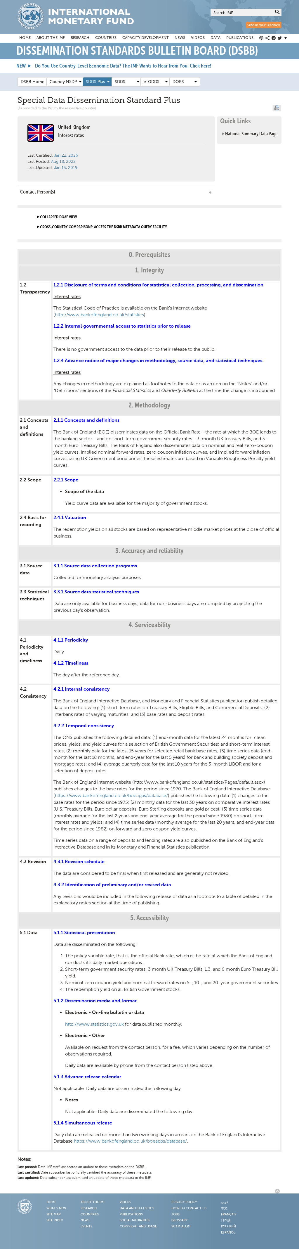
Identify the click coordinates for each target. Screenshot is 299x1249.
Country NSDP (64, 81)
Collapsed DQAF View (58, 217)
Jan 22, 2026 (66, 155)
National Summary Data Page (251, 134)
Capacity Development (145, 38)
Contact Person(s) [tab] (37, 192)
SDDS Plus (96, 81)
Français (228, 1214)
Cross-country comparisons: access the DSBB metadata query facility (103, 227)
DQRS (183, 81)
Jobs (175, 1214)
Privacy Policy (184, 1202)
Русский (228, 1226)
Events (86, 1226)
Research (80, 38)
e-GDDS (154, 81)
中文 (224, 1208)
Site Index (54, 1220)
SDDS (126, 81)
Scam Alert (181, 1226)
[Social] (274, 38)
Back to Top (278, 1191)
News (180, 38)
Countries (106, 38)
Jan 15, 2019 (65, 167)
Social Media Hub (135, 1220)
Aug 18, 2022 (63, 161)
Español (228, 1232)
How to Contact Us (188, 1208)
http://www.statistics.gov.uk (94, 1024)
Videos (198, 38)
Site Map (53, 1214)
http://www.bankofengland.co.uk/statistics (99, 314)
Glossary (179, 1220)
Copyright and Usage (138, 1226)
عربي (224, 1202)
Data (215, 38)
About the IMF (50, 38)
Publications (239, 38)
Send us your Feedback (263, 25)
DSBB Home (32, 81)
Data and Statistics (137, 1208)
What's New (56, 1208)
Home (25, 38)
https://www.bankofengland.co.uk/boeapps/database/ (111, 795)
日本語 (226, 1220)
